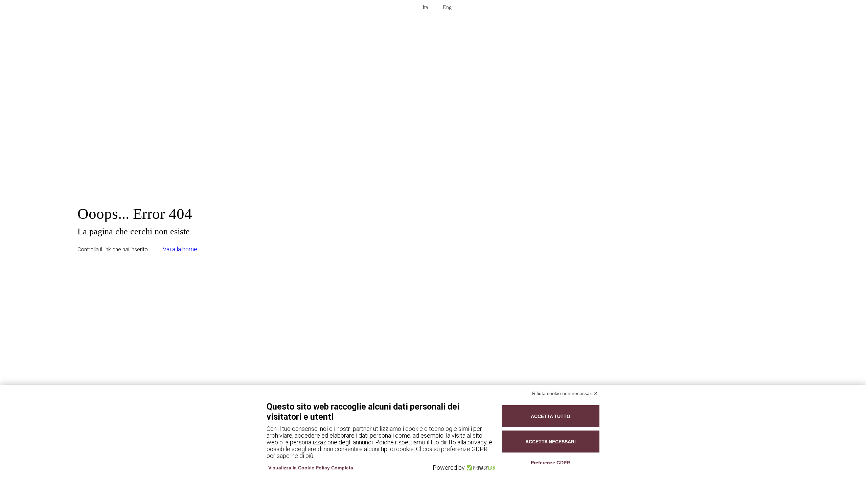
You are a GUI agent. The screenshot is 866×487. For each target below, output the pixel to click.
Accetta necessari (550, 441)
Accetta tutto (550, 416)
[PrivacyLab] (480, 467)
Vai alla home (180, 249)
